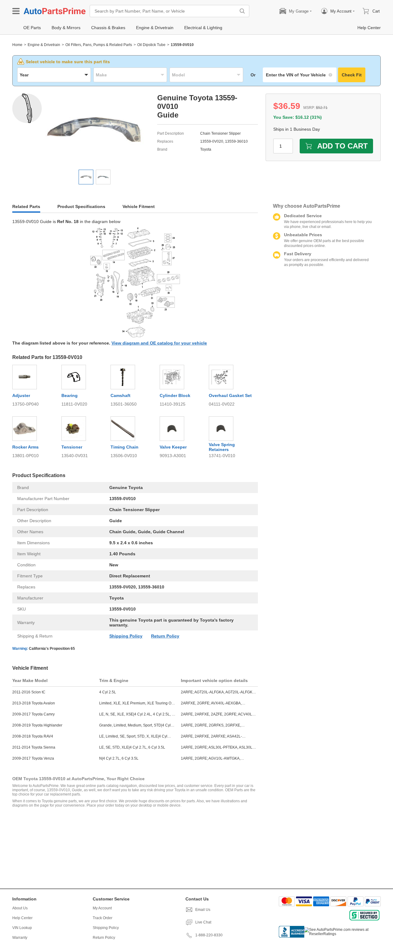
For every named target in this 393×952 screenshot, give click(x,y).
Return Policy (165, 636)
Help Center (22, 918)
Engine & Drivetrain (44, 45)
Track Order (102, 918)
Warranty (19, 937)
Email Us (202, 910)
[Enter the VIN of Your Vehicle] (300, 74)
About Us (20, 908)
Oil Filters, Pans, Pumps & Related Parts (98, 45)
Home (17, 45)
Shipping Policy (125, 636)
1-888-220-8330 (209, 935)
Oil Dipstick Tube (151, 45)
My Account (102, 908)
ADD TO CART (342, 146)
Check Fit (352, 74)
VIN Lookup (22, 928)
